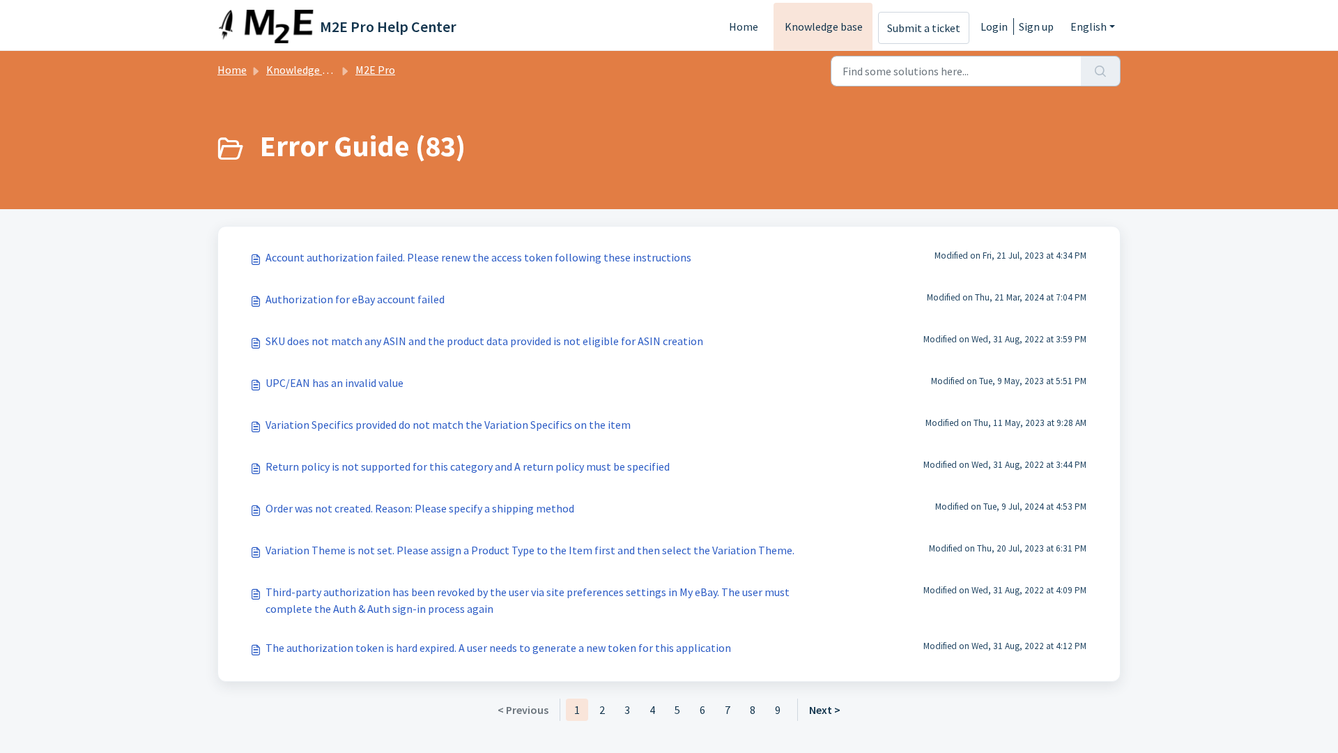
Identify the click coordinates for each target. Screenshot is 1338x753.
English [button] (1088, 26)
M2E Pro (375, 70)
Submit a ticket (923, 28)
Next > (824, 710)
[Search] (1101, 71)
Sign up (1036, 26)
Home (743, 26)
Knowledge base (824, 26)
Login (994, 26)
